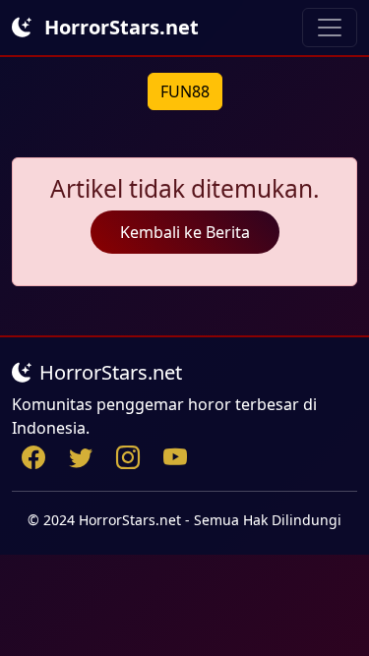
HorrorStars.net (119, 27)
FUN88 (185, 91)
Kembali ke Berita (185, 232)
